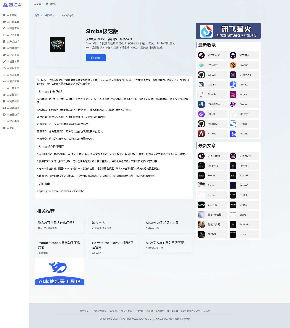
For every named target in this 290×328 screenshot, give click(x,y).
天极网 (149, 311)
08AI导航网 (126, 311)
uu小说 (206, 311)
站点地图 (186, 318)
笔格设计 (114, 311)
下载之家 (139, 311)
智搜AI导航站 (100, 311)
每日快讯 (51, 4)
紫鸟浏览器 (172, 311)
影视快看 (160, 311)
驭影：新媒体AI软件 (190, 311)
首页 (37, 15)
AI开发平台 (49, 15)
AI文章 (37, 4)
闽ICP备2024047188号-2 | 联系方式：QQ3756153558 (153, 318)
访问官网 (96, 57)
